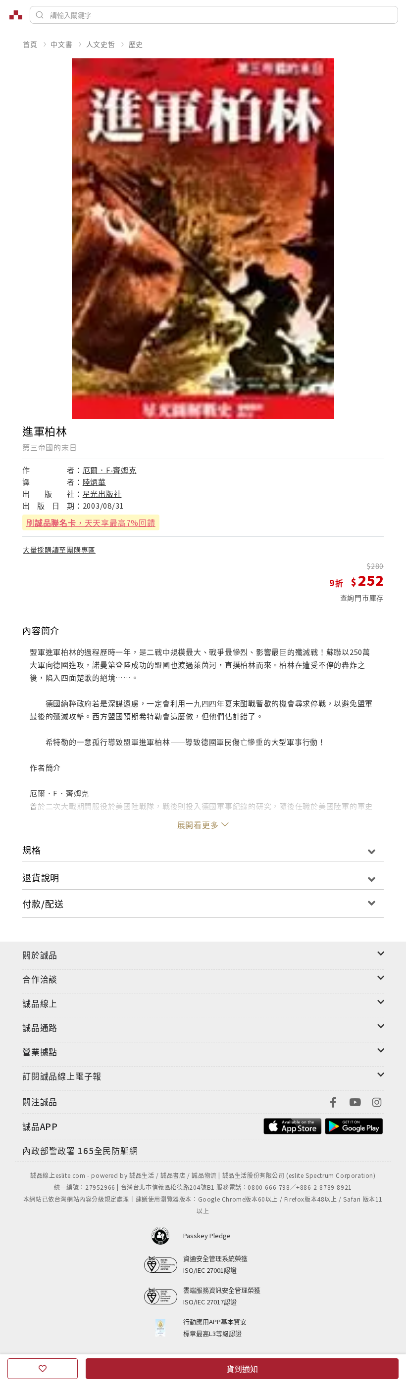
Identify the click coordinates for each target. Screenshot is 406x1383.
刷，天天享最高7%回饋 (90, 522)
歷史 (136, 44)
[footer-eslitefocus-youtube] (355, 1101)
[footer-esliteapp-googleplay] (354, 1125)
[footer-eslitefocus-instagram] (377, 1101)
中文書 (61, 44)
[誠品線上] (16, 15)
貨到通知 (242, 1369)
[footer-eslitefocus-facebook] (333, 1101)
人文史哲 (100, 44)
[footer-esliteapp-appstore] (292, 1125)
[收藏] (42, 1368)
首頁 (30, 44)
